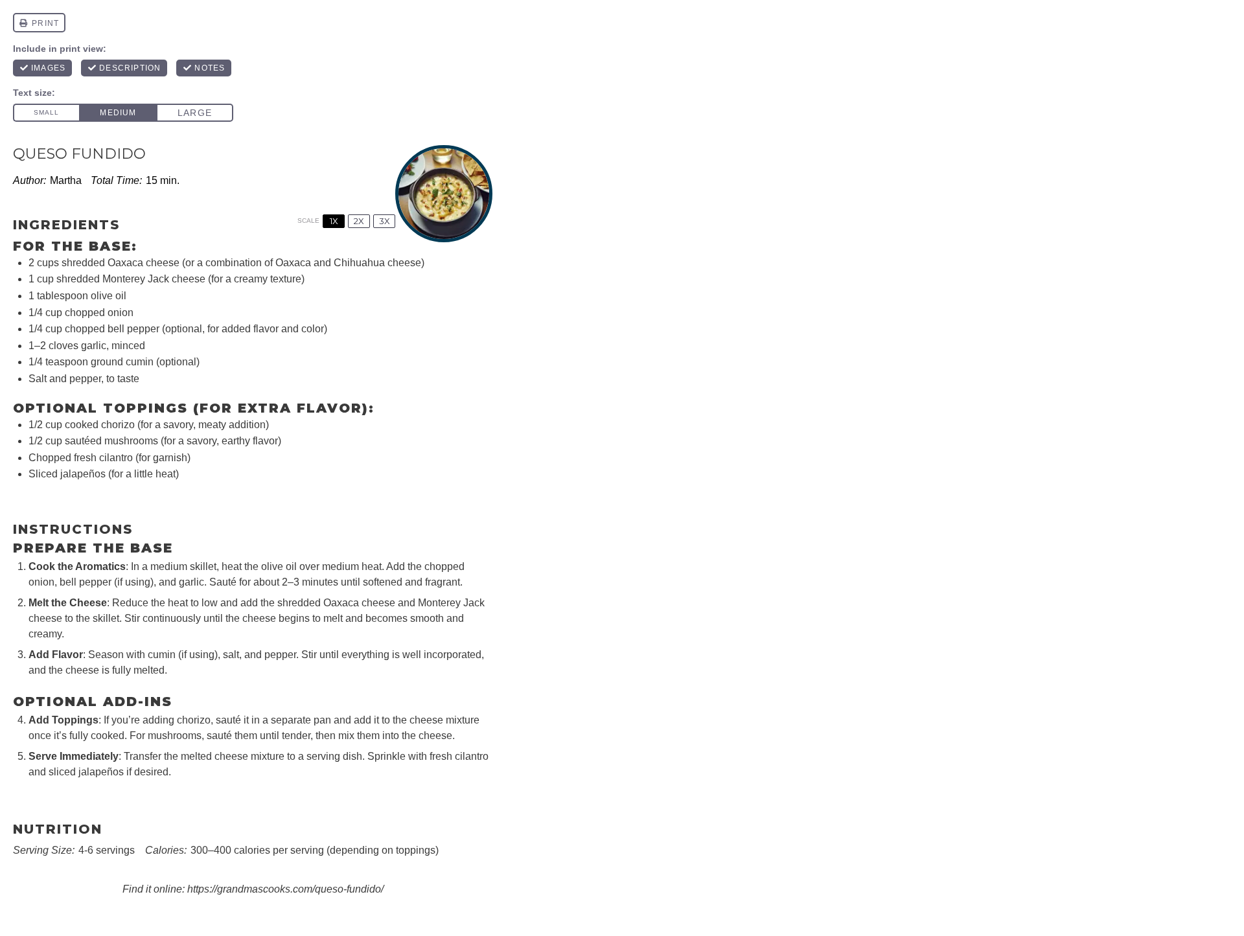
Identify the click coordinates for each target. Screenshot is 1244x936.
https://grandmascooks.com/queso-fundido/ (285, 889)
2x (359, 221)
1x (334, 221)
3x (384, 221)
